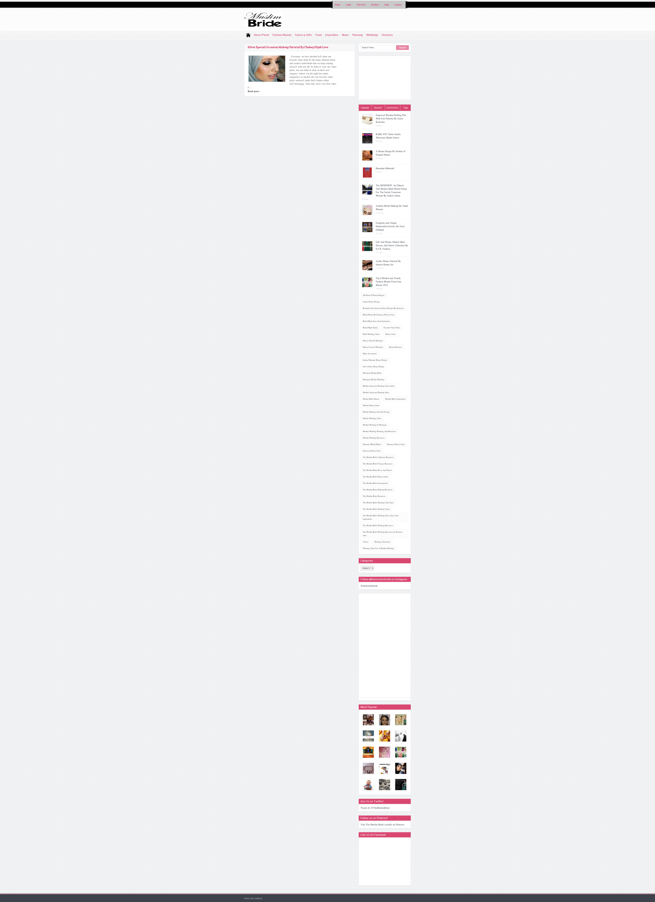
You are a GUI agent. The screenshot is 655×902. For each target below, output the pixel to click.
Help (386, 5)
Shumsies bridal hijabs (372, 444)
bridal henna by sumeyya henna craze (378, 314)
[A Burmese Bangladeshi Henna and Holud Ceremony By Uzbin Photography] (384, 784)
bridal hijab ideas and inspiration (376, 321)
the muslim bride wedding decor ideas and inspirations (380, 517)
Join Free (361, 5)
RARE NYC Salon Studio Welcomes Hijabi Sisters (388, 136)
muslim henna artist (371, 405)
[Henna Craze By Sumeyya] (384, 736)
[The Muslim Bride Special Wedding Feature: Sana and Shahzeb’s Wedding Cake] (368, 784)
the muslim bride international (375, 483)
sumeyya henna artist (396, 444)
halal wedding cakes (371, 334)
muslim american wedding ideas (376, 392)
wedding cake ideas (382, 541)
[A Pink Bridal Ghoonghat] (384, 752)
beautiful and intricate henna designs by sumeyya (383, 308)
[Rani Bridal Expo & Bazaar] (400, 784)
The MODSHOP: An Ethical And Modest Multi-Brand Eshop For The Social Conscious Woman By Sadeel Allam (391, 190)
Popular (365, 107)
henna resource (395, 347)
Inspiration (331, 34)
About (337, 5)
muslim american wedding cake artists (378, 386)
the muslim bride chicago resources (377, 463)
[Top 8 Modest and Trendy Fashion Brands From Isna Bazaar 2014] (400, 752)
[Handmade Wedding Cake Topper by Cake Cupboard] (400, 719)
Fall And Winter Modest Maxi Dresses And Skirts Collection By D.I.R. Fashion (392, 245)
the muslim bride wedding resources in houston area (382, 534)
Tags (405, 107)
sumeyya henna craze (372, 450)
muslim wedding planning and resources (379, 431)
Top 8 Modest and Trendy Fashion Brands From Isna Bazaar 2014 (388, 281)
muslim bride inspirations (395, 399)
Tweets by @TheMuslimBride (375, 807)
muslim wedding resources (374, 437)
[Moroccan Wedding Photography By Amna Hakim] (400, 736)
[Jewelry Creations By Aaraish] (368, 768)
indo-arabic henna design (373, 366)
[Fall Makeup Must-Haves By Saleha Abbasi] (384, 768)
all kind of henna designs (373, 295)
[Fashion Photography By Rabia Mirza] (400, 768)
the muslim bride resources (374, 496)
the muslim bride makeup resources (377, 489)
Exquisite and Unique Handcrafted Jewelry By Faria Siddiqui (390, 226)
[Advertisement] (384, 77)
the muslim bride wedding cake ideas (378, 502)
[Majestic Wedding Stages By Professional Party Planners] (368, 752)
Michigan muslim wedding (373, 379)
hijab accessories (370, 353)
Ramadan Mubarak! (385, 168)
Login (348, 5)
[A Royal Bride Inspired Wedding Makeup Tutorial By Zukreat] (384, 719)
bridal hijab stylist (370, 327)
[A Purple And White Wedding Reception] (368, 719)
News (345, 34)
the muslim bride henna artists (375, 476)
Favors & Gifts (303, 34)
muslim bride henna (371, 399)
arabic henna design (371, 301)
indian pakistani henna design (375, 360)
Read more (254, 91)
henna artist (390, 334)
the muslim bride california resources (378, 457)
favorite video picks (392, 327)
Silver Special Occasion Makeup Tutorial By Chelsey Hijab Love (288, 47)
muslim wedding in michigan (375, 424)
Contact (398, 5)
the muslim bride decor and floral (377, 470)
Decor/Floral (261, 34)
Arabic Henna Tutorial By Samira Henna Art (388, 262)
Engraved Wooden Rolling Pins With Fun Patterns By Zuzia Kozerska (391, 118)
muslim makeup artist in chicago (376, 411)
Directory (387, 34)
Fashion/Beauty (281, 34)
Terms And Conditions (253, 898)
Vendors (375, 5)
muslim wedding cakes (372, 418)
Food (318, 34)
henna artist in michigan (373, 340)
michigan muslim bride (372, 373)
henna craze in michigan (373, 347)
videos (365, 541)
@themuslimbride (369, 585)
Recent (378, 107)
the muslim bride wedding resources (378, 525)
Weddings (372, 34)
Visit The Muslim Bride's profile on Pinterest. (383, 824)
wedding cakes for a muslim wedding (378, 548)
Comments (392, 107)
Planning (357, 34)
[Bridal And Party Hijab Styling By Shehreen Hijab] (368, 736)
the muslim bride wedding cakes (376, 509)
